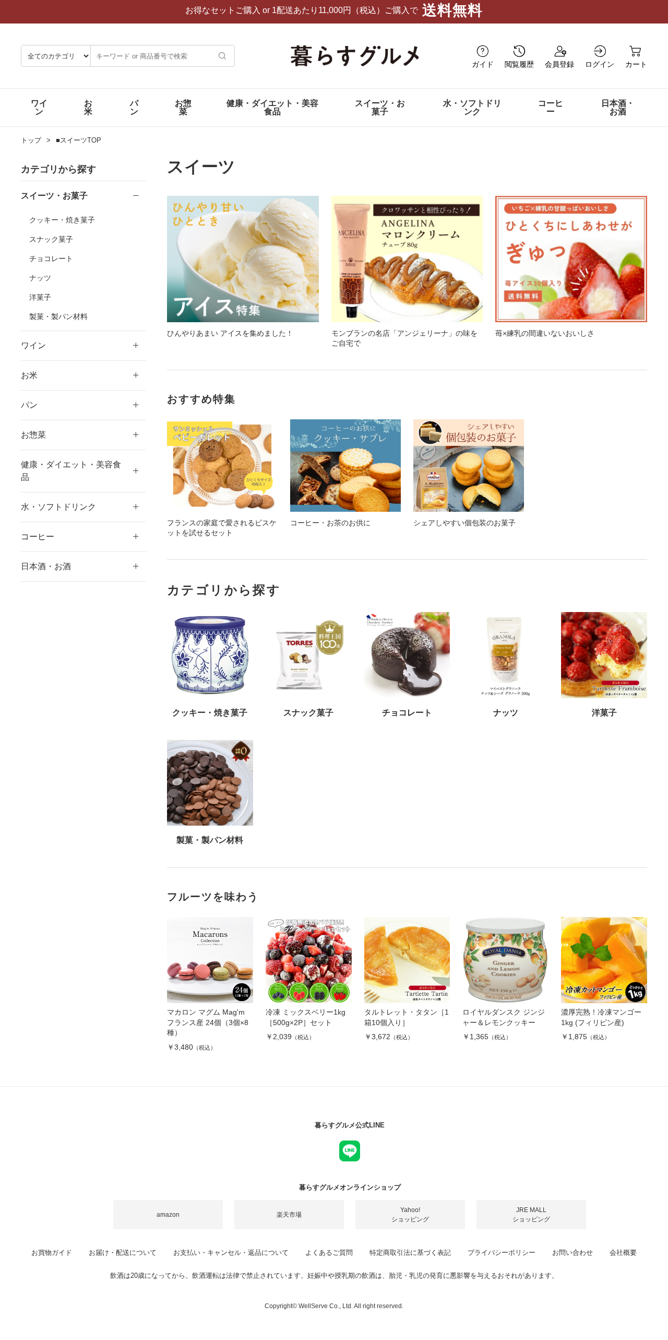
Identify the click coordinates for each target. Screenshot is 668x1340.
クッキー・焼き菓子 (62, 220)
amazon (168, 1214)
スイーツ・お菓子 (380, 107)
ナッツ (40, 278)
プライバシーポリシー (501, 1252)
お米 (88, 107)
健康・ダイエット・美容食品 (272, 107)
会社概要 (623, 1252)
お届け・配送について (123, 1252)
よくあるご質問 (329, 1252)
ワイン (39, 107)
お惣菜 (183, 107)
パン (134, 107)
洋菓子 (40, 297)
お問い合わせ (572, 1252)
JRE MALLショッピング (531, 1214)
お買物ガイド (51, 1252)
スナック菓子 (51, 239)
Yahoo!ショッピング (410, 1214)
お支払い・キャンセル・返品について (231, 1252)
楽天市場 (289, 1214)
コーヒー (550, 107)
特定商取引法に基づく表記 (410, 1252)
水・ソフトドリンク (472, 107)
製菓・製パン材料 (58, 316)
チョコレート (51, 258)
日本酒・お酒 (618, 107)
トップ (31, 140)
